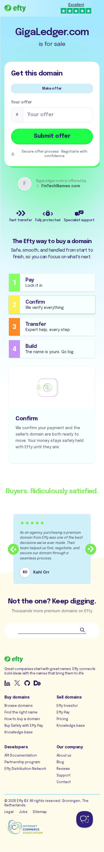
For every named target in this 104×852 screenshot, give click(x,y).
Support (63, 775)
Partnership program (22, 762)
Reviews (63, 769)
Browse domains (18, 706)
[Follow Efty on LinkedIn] (7, 683)
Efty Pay (63, 712)
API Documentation (20, 755)
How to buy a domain (22, 719)
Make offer (52, 88)
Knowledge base (18, 732)
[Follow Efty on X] (17, 683)
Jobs (23, 812)
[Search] (82, 630)
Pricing (62, 719)
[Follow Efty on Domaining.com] (37, 683)
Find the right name (20, 712)
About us (64, 755)
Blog (60, 762)
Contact (64, 782)
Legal (9, 812)
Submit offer (52, 136)
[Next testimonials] (90, 549)
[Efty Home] (15, 8)
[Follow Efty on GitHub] (27, 683)
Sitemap (40, 812)
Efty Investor (67, 706)
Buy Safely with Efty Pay (23, 726)
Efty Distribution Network (25, 769)
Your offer (21, 102)
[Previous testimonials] (13, 549)
